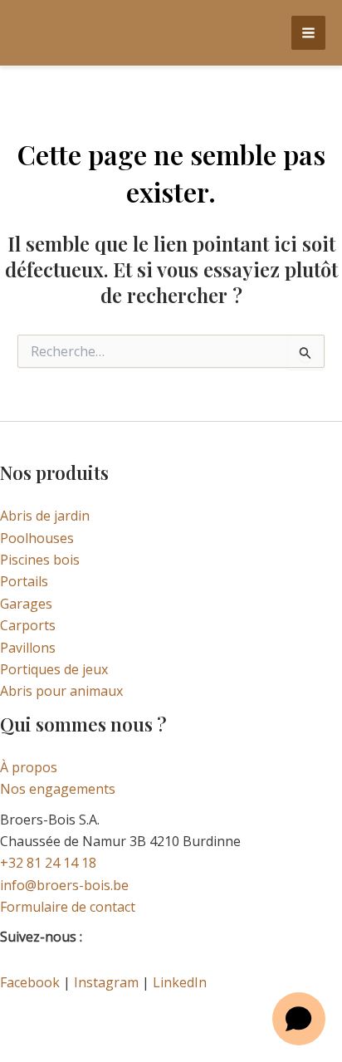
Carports (28, 625)
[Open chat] (298, 1018)
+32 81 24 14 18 (48, 863)
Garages (26, 604)
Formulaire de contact (67, 907)
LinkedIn (180, 982)
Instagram (106, 982)
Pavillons (28, 648)
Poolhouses (37, 538)
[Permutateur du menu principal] (308, 33)
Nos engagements (57, 789)
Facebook (30, 982)
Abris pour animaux (61, 691)
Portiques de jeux (54, 669)
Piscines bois (40, 560)
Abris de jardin (45, 516)
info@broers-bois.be (64, 885)
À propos (28, 767)
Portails (24, 581)
